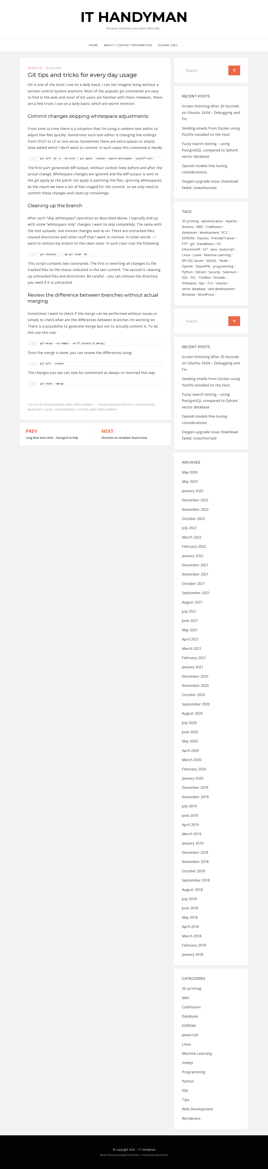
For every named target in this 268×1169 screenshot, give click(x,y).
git (192, 244)
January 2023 (192, 490)
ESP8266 (188, 238)
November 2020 (195, 685)
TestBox (205, 277)
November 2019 (195, 796)
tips (201, 283)
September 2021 (196, 592)
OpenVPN (203, 266)
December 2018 (195, 852)
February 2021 (194, 657)
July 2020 (189, 722)
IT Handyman (134, 16)
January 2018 (192, 954)
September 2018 (196, 880)
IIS (219, 244)
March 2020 (191, 759)
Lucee (197, 255)
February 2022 (194, 546)
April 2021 (190, 639)
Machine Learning (217, 255)
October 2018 (193, 871)
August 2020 (192, 713)
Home (93, 45)
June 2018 (190, 908)
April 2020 (190, 750)
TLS (210, 283)
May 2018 (190, 917)
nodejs (187, 1062)
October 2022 (193, 518)
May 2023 (190, 481)
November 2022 (195, 509)
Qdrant (200, 272)
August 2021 (192, 602)
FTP (185, 244)
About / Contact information (128, 45)
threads (219, 277)
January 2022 (192, 555)
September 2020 (196, 704)
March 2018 (191, 936)
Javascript (35, 409)
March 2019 (191, 833)
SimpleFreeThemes (129, 1155)
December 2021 (195, 565)
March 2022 (191, 537)
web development (103, 409)
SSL (193, 277)
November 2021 (195, 574)
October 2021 (193, 583)
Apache (231, 221)
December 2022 (195, 500)
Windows (188, 294)
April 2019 (190, 824)
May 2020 (190, 741)
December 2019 (195, 787)
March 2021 (191, 648)
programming (64, 409)
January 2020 (192, 778)
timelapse (189, 283)
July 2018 (189, 898)
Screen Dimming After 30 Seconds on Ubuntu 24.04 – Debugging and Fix (211, 112)
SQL (185, 277)
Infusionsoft (191, 249)
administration (121, 404)
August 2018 (192, 889)
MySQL (211, 260)
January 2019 (192, 843)
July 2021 (189, 611)
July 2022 (189, 527)
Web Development (79, 404)
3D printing (190, 221)
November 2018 (195, 861)
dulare (55, 68)
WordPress (206, 294)
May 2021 (190, 630)
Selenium (229, 272)
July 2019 (189, 806)
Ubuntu (221, 283)
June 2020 (190, 731)
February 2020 (194, 769)
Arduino (188, 227)
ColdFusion (214, 227)
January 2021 (192, 667)
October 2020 (193, 694)
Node (49, 409)
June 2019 (190, 815)
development (145, 404)
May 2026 (190, 472)
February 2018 (194, 945)
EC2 (224, 232)
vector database (193, 289)
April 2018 (190, 926)
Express (203, 238)
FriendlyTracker (223, 238)
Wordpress (191, 1118)
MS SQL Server (193, 260)
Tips (185, 1099)
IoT (205, 249)
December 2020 (195, 676)
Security (214, 272)
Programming (53, 404)
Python (82, 409)
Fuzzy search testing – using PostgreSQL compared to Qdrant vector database (210, 150)
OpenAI (187, 266)
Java (214, 249)
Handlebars (205, 244)
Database (190, 1016)
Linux (186, 255)
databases (189, 232)
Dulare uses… (168, 45)
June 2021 (190, 620)
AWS (199, 227)
